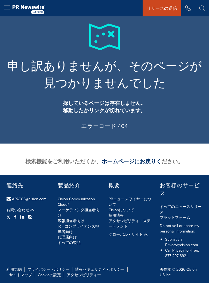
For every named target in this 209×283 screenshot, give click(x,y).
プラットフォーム (175, 217)
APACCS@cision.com (29, 199)
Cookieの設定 (49, 275)
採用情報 (116, 215)
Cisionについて (121, 210)
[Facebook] (15, 216)
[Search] (202, 8)
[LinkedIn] (22, 216)
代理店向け (67, 237)
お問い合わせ (18, 210)
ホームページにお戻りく (132, 161)
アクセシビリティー (84, 275)
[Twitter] (9, 216)
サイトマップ (20, 275)
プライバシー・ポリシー (48, 269)
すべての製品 (69, 242)
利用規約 (14, 269)
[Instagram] (30, 216)
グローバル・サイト (126, 234)
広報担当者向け (71, 221)
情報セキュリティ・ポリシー (100, 269)
